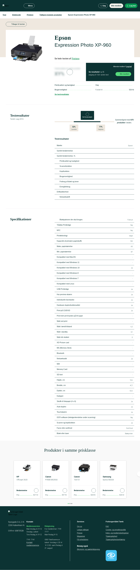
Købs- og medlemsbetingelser (117, 533)
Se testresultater (62, 94)
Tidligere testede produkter (50, 15)
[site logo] (11, 5)
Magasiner (81, 536)
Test (4, 15)
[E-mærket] (111, 555)
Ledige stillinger (83, 530)
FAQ (107, 526)
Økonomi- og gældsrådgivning (88, 549)
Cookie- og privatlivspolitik (116, 530)
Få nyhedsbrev (82, 539)
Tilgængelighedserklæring (115, 539)
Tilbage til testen (18, 24)
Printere (30, 15)
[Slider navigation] (68, 503)
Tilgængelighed (111, 536)
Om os (79, 526)
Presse (79, 533)
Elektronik (16, 15)
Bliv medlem (116, 6)
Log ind (129, 66)
